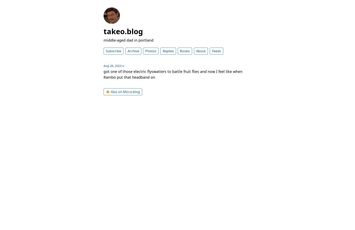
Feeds (216, 51)
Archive (133, 51)
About (201, 51)
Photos (150, 51)
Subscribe (113, 51)
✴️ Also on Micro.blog (123, 92)
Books (185, 51)
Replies (168, 51)
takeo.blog (123, 31)
